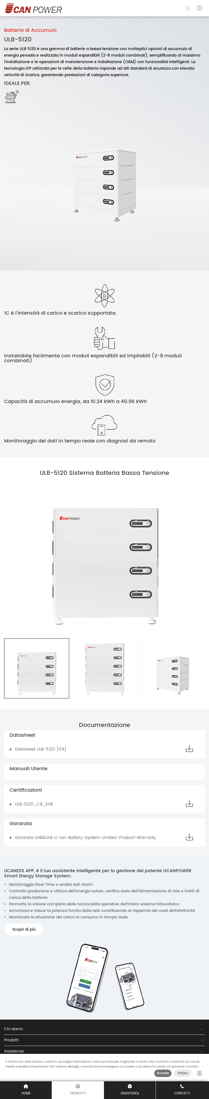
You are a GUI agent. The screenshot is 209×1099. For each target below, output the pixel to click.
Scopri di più (24, 929)
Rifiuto (183, 1073)
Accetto (163, 1073)
